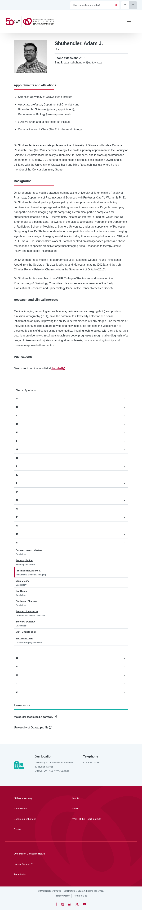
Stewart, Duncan (25, 621)
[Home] (31, 21)
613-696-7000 (91, 762)
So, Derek (21, 591)
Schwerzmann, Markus (29, 550)
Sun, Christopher (26, 631)
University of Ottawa (31, 727)
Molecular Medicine (33, 716)
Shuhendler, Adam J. (28, 570)
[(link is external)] (56, 904)
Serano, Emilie (24, 560)
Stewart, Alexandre (27, 611)
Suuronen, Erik (24, 638)
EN (125, 5)
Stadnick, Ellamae (26, 601)
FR (132, 5)
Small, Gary (22, 580)
